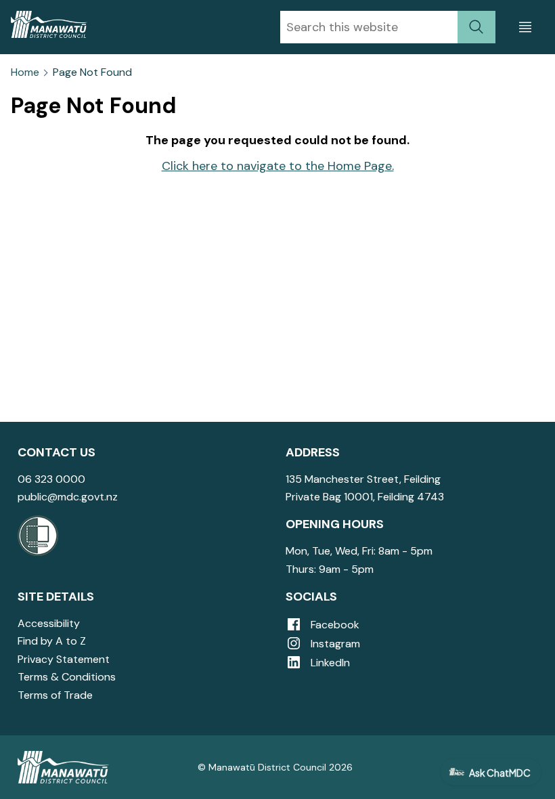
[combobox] (369, 27)
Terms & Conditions (67, 677)
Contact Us (56, 452)
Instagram (334, 643)
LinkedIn (329, 662)
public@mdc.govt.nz (68, 497)
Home (25, 72)
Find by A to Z (52, 641)
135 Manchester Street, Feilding (363, 479)
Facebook (333, 625)
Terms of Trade (55, 695)
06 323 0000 (51, 479)
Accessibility (49, 623)
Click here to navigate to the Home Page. (278, 166)
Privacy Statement (64, 659)
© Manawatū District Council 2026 (275, 767)
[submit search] (476, 27)
